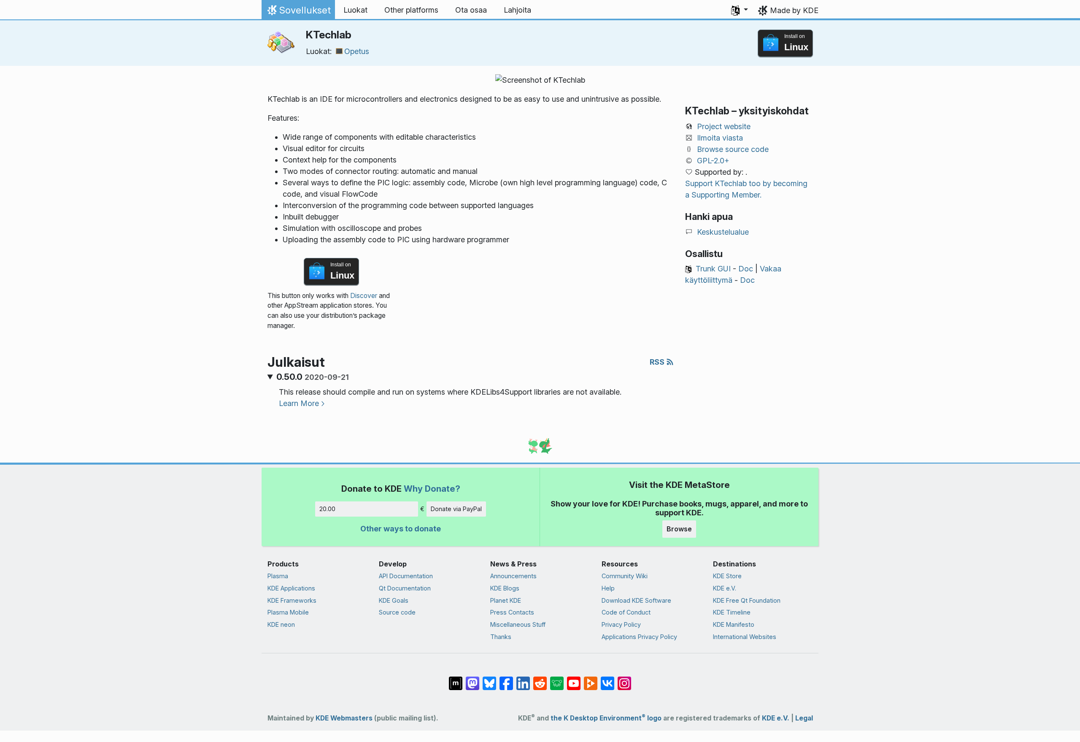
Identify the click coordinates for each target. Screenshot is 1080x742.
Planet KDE (505, 600)
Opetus (356, 51)
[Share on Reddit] (540, 679)
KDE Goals (393, 600)
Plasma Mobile (288, 612)
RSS (658, 361)
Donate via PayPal (456, 508)
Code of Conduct (626, 612)
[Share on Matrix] (455, 679)
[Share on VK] (607, 679)
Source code (397, 612)
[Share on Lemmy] (557, 679)
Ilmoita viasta (720, 137)
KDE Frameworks (291, 600)
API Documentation (406, 576)
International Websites (744, 636)
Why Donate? (432, 488)
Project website (724, 126)
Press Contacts (512, 612)
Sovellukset (298, 12)
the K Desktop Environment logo (606, 718)
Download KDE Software (636, 600)
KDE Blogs (504, 588)
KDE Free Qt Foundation (746, 600)
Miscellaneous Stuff (517, 624)
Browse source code (733, 149)
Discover (363, 296)
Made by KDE (794, 10)
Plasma (277, 576)
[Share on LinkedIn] (523, 679)
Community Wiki (625, 576)
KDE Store (727, 576)
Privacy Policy (621, 624)
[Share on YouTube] (573, 679)
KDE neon (281, 624)
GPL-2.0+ (713, 160)
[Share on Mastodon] (472, 679)
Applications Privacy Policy (639, 636)
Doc (745, 268)
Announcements (513, 576)
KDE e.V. (724, 588)
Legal (804, 718)
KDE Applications (291, 588)
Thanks (500, 636)
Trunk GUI (713, 268)
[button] (739, 10)
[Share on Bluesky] (489, 679)
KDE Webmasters (344, 718)
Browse (679, 529)
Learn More (299, 403)
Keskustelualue (723, 231)
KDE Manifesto (733, 624)
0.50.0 (312, 377)
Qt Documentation (405, 588)
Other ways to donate (400, 528)
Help (608, 588)
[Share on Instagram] (624, 679)
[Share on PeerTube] (590, 679)
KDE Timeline (732, 612)
